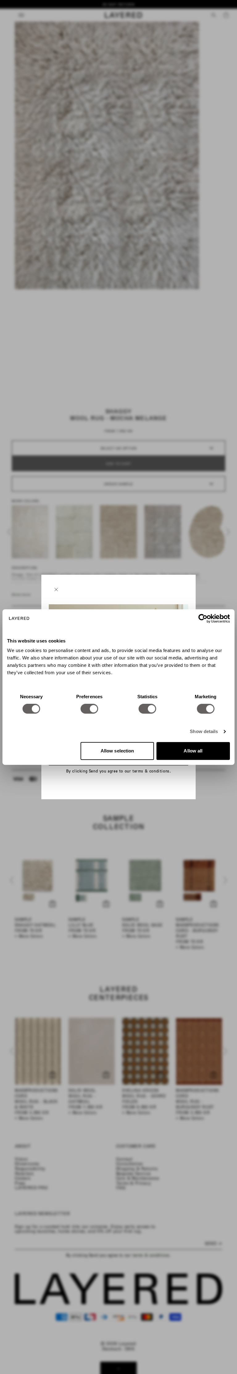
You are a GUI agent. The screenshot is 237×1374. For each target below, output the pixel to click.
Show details (204, 731)
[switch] (89, 709)
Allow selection (117, 750)
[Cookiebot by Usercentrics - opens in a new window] (203, 618)
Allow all (193, 750)
